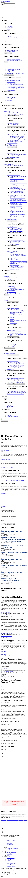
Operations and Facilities (12, 88)
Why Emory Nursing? (12, 277)
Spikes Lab (12, 258)
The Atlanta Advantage (12, 145)
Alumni (5, 62)
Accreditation (10, 844)
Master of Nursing (14, 181)
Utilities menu (4, 17)
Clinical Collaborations (15, 242)
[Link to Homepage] (14, 11)
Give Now (9, 36)
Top (2, 876)
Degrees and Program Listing (13, 167)
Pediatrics (12, 319)
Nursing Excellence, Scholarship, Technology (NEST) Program (17, 364)
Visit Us (8, 29)
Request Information (11, 292)
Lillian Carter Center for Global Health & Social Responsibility (17, 137)
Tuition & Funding (11, 280)
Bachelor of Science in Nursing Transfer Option (17, 179)
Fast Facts (9, 841)
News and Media (11, 97)
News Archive (10, 98)
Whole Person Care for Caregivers (15, 114)
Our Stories (9, 144)
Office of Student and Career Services (15, 87)
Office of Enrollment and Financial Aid (16, 86)
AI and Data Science (14, 309)
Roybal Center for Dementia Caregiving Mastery (16, 268)
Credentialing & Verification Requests (15, 73)
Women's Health (13, 323)
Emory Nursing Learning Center (17, 241)
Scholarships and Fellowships (17, 289)
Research (6, 294)
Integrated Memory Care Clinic (17, 266)
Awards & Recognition (12, 143)
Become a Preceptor (14, 244)
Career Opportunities (11, 866)
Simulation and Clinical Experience (14, 232)
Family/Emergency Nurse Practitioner (18, 189)
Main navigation (4, 102)
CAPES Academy (14, 259)
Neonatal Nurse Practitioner (16, 191)
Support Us (6, 30)
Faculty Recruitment (11, 147)
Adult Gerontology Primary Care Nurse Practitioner (17, 186)
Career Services (10, 369)
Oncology (12, 317)
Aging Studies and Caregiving (17, 310)
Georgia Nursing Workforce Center (18, 334)
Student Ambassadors (15, 379)
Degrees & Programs (8, 158)
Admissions (6, 270)
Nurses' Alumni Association (13, 69)
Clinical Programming (11, 245)
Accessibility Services (15, 362)
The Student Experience (9, 347)
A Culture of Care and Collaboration (15, 112)
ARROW (12, 252)
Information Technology (12, 83)
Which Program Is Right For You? (15, 165)
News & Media (7, 91)
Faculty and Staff (8, 53)
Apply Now (9, 26)
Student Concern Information (16, 366)
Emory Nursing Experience (16, 231)
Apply (5, 20)
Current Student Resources (13, 50)
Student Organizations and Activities (15, 370)
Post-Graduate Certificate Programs (18, 200)
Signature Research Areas (12, 302)
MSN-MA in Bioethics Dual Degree (18, 202)
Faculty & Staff (10, 859)
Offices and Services (8, 74)
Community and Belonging (13, 115)
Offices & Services (11, 864)
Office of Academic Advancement (15, 84)
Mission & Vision (11, 840)
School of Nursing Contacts (13, 80)
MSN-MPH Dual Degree (16, 203)
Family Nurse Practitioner (16, 188)
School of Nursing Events (13, 157)
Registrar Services (11, 51)
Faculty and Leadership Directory (14, 60)
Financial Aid (13, 288)
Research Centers (11, 324)
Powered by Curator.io (22, 808)
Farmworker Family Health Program (18, 139)
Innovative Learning (11, 125)
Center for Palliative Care (16, 333)
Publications (9, 100)
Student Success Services (13, 355)
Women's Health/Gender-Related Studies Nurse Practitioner (17, 198)
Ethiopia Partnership (14, 140)
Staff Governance (14, 124)
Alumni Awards (10, 70)
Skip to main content (5, 1)
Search (2, 2)
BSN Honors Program (12, 219)
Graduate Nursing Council (16, 380)
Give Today (9, 71)
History (8, 845)
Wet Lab (12, 346)
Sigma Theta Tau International (17, 382)
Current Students (7, 44)
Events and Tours (11, 290)
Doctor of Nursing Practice (16, 204)
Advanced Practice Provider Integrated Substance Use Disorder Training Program (18, 256)
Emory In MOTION (14, 265)
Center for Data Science (15, 331)
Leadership (9, 843)
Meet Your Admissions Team (13, 293)
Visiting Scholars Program (16, 141)
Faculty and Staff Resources (13, 59)
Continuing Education (11, 221)
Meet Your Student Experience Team (15, 394)
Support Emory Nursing (12, 37)
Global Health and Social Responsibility (15, 127)
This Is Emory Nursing (9, 105)
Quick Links (3, 41)
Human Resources (11, 82)
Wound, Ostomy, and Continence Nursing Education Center (17, 229)
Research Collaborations (12, 335)
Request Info (10, 27)
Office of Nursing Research (13, 337)
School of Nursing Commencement (18, 392)
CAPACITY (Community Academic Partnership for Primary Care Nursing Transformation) (18, 262)
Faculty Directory (11, 863)
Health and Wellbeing (15, 367)
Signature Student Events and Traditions (16, 383)
